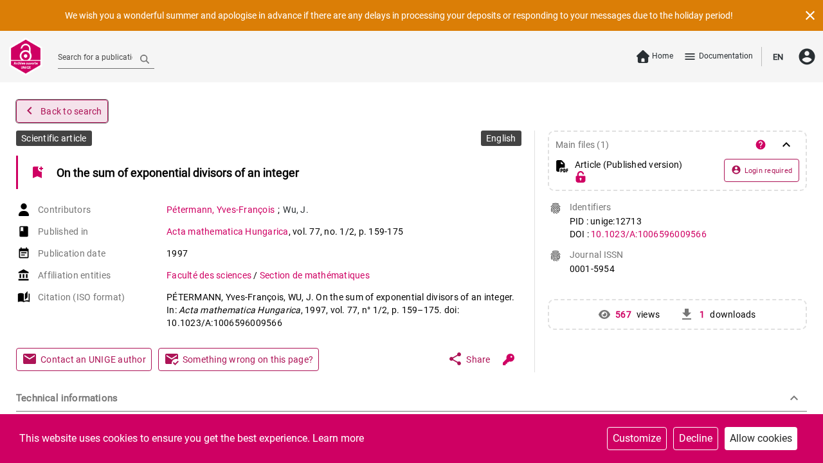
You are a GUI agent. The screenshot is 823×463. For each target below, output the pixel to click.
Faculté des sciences (210, 275)
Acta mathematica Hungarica (228, 231)
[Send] (144, 58)
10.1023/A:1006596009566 (649, 234)
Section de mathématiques (315, 275)
